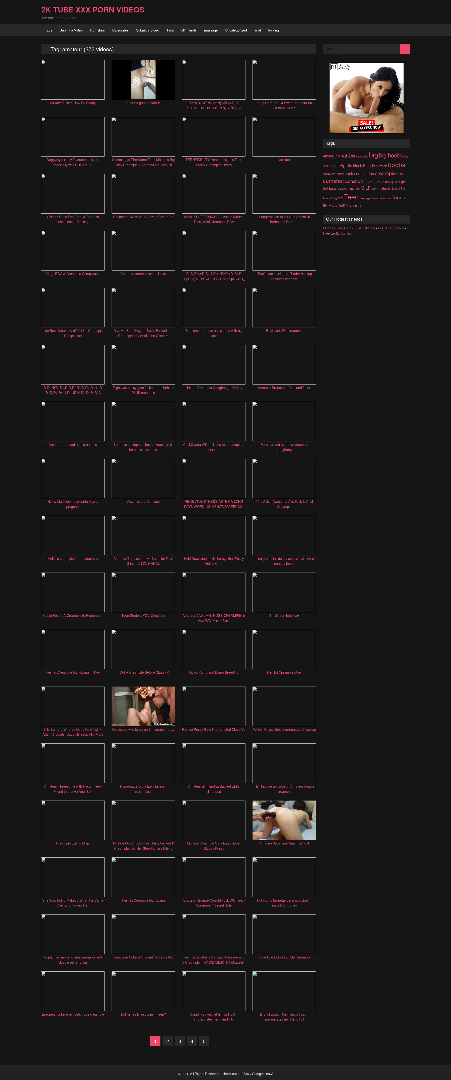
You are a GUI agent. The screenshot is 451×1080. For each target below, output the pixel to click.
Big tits (345, 165)
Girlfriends (189, 29)
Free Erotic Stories (337, 233)
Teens (398, 197)
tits (325, 205)
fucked (378, 181)
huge (333, 188)
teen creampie (381, 198)
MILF (365, 188)
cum (400, 173)
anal (257, 29)
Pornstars (97, 29)
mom (374, 188)
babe (359, 156)
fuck (368, 181)
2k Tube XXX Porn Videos (92, 9)
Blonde (369, 165)
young (355, 205)
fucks (397, 182)
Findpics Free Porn (337, 227)
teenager (365, 198)
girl (403, 181)
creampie (385, 173)
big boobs (391, 155)
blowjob (381, 165)
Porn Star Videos (391, 227)
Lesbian (343, 188)
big (373, 154)
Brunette (329, 173)
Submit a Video (71, 29)
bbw (365, 156)
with (343, 205)
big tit (334, 165)
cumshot (333, 181)
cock (349, 173)
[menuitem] (48, 30)
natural (384, 188)
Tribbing (333, 206)
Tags (48, 29)
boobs (396, 164)
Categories (120, 29)
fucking (273, 29)
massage (211, 29)
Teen (351, 196)
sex (340, 198)
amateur (330, 156)
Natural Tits (398, 188)
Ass (351, 156)
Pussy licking (330, 198)
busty (340, 174)
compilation (364, 173)
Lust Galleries (364, 227)
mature (355, 188)
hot (325, 188)
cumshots (354, 181)
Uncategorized (236, 29)
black (357, 165)
